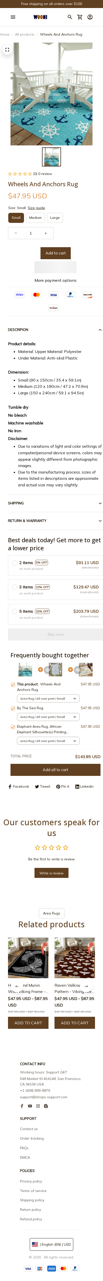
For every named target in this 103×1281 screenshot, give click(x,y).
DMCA (25, 1157)
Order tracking (32, 1138)
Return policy (30, 1209)
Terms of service (33, 1190)
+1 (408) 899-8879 (35, 1090)
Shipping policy (32, 1200)
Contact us (29, 1129)
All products (24, 34)
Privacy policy (31, 1181)
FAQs (24, 1148)
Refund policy (31, 1219)
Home (5, 34)
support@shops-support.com (43, 1097)
